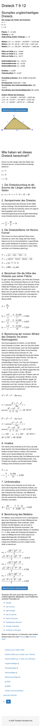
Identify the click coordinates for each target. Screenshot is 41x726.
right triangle (10, 610)
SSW (7, 681)
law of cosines (11, 614)
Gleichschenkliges (12, 677)
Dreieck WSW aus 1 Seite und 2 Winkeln (20, 659)
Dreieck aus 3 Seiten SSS (14, 650)
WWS (8, 686)
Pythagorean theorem (14, 622)
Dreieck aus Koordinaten (14, 690)
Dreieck (22, 636)
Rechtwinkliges (11, 668)
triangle (8, 602)
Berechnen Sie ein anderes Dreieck (14, 110)
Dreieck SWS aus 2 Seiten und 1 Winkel (20, 654)
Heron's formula (12, 618)
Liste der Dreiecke (10, 695)
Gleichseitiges (11, 672)
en (4, 701)
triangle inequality (12, 626)
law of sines (10, 606)
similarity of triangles (13, 630)
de (8, 701)
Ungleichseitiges (12, 663)
